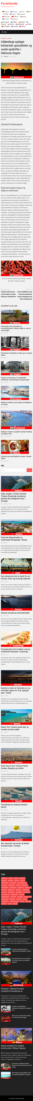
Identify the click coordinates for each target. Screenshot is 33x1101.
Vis (9, 903)
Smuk (13, 896)
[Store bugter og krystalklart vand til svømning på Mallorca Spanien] (6, 1073)
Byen (10, 880)
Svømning (5, 899)
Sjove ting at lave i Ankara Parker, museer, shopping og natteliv (14, 767)
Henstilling (5, 887)
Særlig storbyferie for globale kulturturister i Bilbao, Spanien (13, 1047)
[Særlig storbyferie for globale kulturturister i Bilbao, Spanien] (16, 1035)
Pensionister (5, 894)
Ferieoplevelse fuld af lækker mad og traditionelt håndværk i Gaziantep (15, 650)
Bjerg (4, 880)
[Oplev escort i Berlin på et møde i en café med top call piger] (6, 1016)
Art (11, 878)
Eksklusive (5, 883)
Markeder (11, 892)
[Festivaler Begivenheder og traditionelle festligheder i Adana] (6, 949)
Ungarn (9, 38)
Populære (14, 894)
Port (21, 894)
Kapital (28, 887)
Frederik (6, 56)
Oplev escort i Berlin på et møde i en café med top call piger (21, 1016)
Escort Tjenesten (22, 883)
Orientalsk (26, 892)
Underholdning (14, 901)
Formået (24, 885)
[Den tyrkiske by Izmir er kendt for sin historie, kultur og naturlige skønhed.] (6, 959)
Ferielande (9, 3)
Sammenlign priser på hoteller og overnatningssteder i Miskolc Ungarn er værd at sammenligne (16, 328)
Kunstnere (26, 889)
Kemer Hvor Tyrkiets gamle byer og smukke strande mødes (15, 728)
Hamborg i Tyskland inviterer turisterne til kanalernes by (12, 990)
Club (23, 880)
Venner (28, 901)
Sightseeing (5, 896)
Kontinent (11, 889)
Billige (22, 878)
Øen (15, 903)
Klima (4, 889)
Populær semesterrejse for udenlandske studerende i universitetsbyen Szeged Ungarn (15, 379)
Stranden (27, 896)
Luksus (4, 892)
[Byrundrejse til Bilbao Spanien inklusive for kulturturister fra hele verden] (6, 1064)
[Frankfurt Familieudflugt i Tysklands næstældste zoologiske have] (6, 1007)
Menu (5, 32)
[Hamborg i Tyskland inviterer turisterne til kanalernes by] (16, 978)
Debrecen (3, 38)
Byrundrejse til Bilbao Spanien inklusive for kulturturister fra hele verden (22, 1065)
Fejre (18, 885)
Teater (19, 899)
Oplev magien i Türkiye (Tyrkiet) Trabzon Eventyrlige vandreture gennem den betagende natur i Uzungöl (13, 497)
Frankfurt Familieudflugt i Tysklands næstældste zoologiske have (21, 1008)
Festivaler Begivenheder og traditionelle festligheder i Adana (14, 538)
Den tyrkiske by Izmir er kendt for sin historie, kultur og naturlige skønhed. (16, 577)
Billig (16, 878)
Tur (25, 899)
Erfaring (13, 883)
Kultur (18, 889)
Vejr (22, 901)
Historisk (13, 887)
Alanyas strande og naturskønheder (15, 613)
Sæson (12, 899)
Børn (17, 880)
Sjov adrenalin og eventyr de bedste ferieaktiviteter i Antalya (15, 844)
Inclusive (21, 887)
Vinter (4, 903)
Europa (4, 885)
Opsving (19, 892)
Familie (11, 885)
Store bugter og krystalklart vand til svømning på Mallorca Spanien (21, 1073)
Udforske (5, 901)
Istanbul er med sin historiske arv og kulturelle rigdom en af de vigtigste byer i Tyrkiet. (15, 690)
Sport (20, 896)
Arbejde (4, 878)
